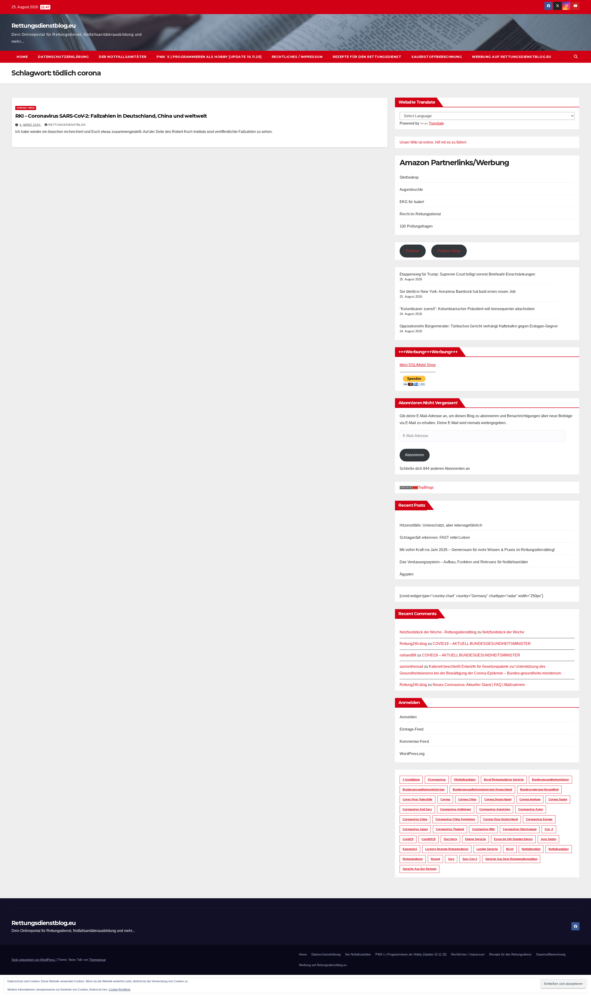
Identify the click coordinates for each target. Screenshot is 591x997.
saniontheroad (411, 666)
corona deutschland (497, 799)
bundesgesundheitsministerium (424, 789)
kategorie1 (410, 849)
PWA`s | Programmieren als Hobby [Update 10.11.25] (209, 57)
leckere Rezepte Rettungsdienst (446, 849)
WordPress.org (412, 754)
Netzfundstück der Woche (503, 632)
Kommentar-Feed (414, 741)
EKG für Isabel (412, 202)
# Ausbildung (411, 779)
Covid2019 (429, 839)
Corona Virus (26, 108)
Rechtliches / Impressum (297, 57)
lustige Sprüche (487, 849)
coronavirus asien (530, 809)
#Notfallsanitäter (465, 779)
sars (451, 859)
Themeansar (97, 959)
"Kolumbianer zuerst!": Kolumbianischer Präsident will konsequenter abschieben (467, 309)
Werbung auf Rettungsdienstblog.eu (511, 57)
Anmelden (408, 717)
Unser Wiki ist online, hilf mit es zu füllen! (433, 142)
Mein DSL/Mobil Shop (418, 365)
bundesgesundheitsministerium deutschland (482, 789)
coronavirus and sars (417, 809)
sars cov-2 (469, 859)
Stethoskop (409, 177)
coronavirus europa (539, 819)
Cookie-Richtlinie (119, 989)
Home (22, 57)
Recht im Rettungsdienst (420, 214)
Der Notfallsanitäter (122, 57)
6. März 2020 (30, 124)
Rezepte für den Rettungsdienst (367, 57)
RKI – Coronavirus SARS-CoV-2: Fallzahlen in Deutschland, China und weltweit (111, 116)
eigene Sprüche (475, 839)
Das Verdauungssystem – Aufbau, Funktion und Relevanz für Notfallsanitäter (464, 562)
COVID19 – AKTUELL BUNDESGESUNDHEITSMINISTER (482, 644)
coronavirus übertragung (520, 829)
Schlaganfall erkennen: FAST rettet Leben (435, 537)
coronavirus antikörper (455, 809)
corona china (467, 799)
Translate (436, 123)
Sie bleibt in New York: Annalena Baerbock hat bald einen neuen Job (458, 291)
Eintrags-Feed (412, 729)
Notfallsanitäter (559, 849)
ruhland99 (408, 655)
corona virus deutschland (500, 819)
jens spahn (548, 839)
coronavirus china (415, 819)
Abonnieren (414, 455)
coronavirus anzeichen (494, 809)
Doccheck (450, 839)
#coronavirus (437, 779)
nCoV (510, 849)
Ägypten (406, 574)
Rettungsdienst (413, 859)
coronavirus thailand (450, 829)
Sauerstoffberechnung (436, 57)
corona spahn (558, 799)
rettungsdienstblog (67, 124)
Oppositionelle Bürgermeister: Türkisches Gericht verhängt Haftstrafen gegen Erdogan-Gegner (479, 326)
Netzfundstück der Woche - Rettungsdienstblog (438, 632)
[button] (576, 57)
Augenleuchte (411, 190)
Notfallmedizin (531, 849)
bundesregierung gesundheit (539, 789)
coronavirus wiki (483, 829)
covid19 (408, 839)
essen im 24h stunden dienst (513, 839)
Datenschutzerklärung (63, 57)
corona (445, 799)
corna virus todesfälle (417, 799)
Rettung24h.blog (413, 644)
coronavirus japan (415, 829)
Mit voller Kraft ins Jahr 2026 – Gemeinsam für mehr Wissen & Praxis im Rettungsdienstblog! (477, 550)
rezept (435, 859)
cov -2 (549, 829)
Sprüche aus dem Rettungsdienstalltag (511, 859)
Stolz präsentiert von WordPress (34, 959)
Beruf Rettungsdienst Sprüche (504, 779)
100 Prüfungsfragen (416, 226)
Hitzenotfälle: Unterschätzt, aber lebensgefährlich (441, 525)
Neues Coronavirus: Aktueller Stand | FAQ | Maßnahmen (479, 685)
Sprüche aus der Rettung (419, 869)
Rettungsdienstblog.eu (43, 25)
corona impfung (529, 799)
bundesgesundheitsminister (550, 779)
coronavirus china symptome (455, 819)
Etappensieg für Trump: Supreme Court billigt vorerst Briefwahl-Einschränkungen (467, 274)
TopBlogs (426, 487)
